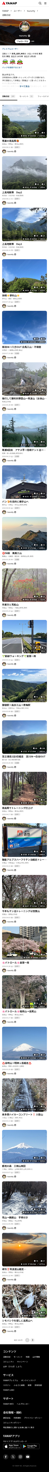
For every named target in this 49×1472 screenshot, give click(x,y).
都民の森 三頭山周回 (14, 1166)
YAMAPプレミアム (10, 1380)
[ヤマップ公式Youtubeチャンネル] (27, 1456)
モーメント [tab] (25, 96)
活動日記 (6, 1356)
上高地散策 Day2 (12, 192)
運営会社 (6, 1417)
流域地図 (38, 1385)
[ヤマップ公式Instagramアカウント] (20, 1456)
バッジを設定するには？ (12, 67)
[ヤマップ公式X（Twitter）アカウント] (13, 1456)
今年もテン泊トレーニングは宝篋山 (21, 911)
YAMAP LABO (8, 1390)
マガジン (6, 1385)
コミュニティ (8, 1361)
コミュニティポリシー (12, 1422)
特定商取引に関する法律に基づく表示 (18, 1427)
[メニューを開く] (45, 3)
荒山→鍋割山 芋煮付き (15, 1217)
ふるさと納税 (19, 1385)
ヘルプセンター (23, 1404)
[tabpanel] (24, 721)
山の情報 (36, 1356)
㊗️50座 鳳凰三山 (12, 553)
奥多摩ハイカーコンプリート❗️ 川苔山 (22, 1114)
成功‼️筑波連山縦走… (14, 1269)
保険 (29, 1385)
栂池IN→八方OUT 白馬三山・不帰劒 (21, 347)
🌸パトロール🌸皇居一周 (15, 962)
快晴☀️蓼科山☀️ (11, 295)
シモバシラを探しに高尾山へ (17, 1320)
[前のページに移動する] (27, 1340)
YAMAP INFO (8, 1404)
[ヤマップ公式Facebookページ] (5, 1456)
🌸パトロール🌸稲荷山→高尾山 (19, 1011)
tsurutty (31, 10)
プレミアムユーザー (10, 48)
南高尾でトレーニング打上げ (17, 808)
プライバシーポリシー (33, 1417)
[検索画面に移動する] (40, 3)
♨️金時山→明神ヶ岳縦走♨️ (16, 1063)
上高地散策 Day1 (12, 244)
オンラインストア (28, 1380)
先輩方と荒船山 (10, 604)
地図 (27, 1356)
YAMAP (5, 10)
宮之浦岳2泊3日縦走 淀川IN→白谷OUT (23, 756)
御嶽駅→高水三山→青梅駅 (16, 705)
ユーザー (18, 10)
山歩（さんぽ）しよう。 (13, 1366)
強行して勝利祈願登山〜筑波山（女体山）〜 (25, 398)
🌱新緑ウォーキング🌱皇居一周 (19, 656)
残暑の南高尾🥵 (10, 140)
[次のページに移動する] (32, 1340)
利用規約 (17, 1417)
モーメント (18, 1356)
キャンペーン (22, 1361)
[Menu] (32, 41)
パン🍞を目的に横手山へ (15, 501)
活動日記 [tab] (8, 96)
